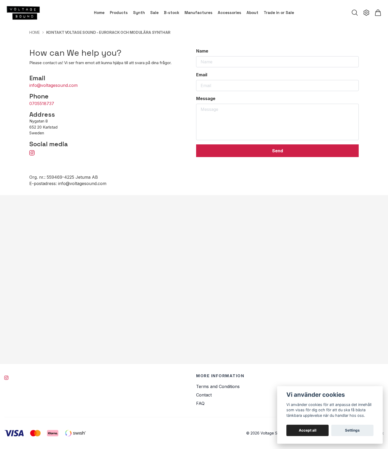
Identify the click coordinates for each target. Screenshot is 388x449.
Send (277, 150)
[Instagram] (6, 378)
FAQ (200, 403)
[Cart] (378, 12)
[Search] (355, 12)
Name (202, 51)
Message (205, 98)
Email (201, 74)
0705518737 (41, 103)
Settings (352, 430)
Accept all (307, 430)
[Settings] (366, 12)
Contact (204, 395)
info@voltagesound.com (53, 85)
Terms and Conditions (218, 386)
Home (34, 32)
